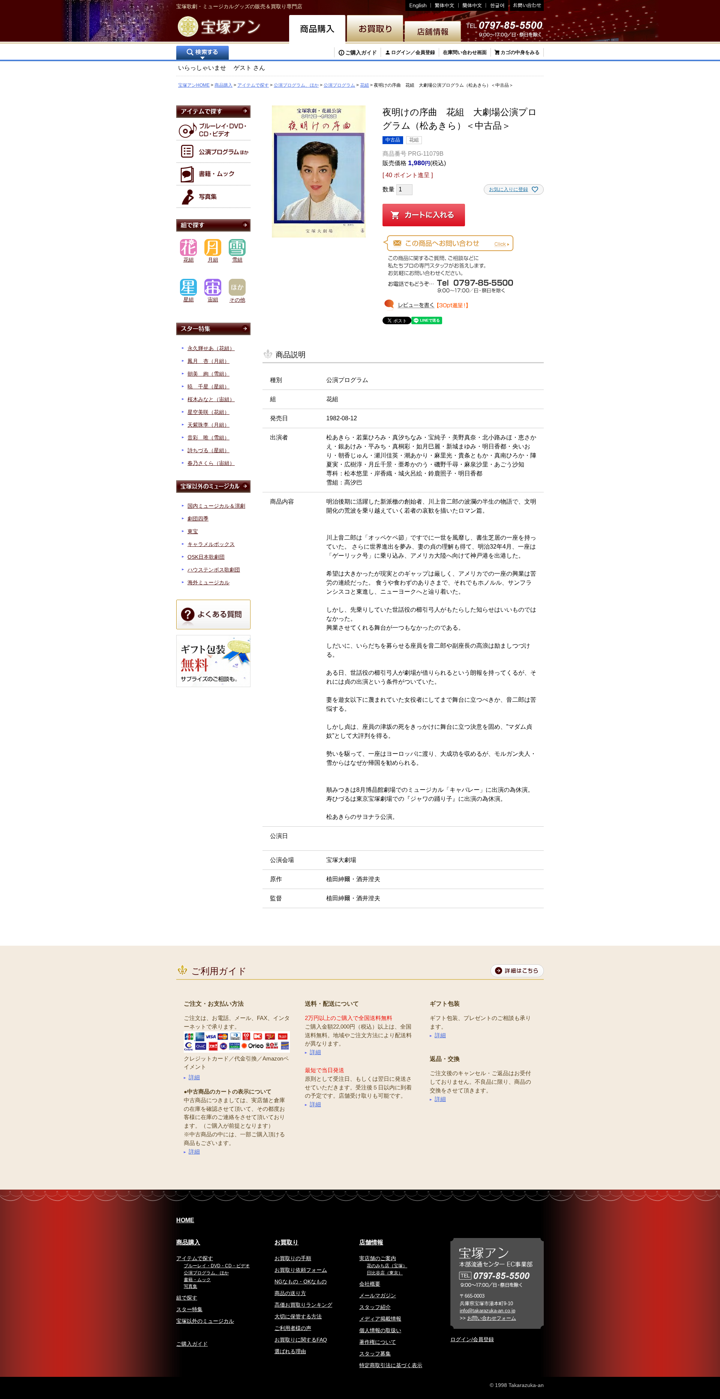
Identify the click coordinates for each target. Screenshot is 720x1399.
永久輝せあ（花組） (211, 348)
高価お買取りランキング (303, 1305)
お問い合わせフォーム (491, 1318)
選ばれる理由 (290, 1351)
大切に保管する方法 (298, 1316)
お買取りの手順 (292, 1258)
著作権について (377, 1342)
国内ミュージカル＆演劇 (216, 506)
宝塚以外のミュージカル (205, 1321)
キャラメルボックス (211, 544)
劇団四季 (198, 519)
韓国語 (497, 5)
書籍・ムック (197, 1279)
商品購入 (223, 85)
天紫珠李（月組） (209, 425)
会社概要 (369, 1284)
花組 (364, 85)
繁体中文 (445, 5)
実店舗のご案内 (377, 1258)
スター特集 (189, 1309)
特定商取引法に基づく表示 (390, 1365)
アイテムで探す (253, 85)
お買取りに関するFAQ (300, 1340)
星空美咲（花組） (209, 412)
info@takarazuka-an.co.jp (487, 1310)
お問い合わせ (526, 5)
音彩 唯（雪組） (209, 438)
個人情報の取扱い (380, 1330)
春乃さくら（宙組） (211, 463)
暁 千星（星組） (209, 387)
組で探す (186, 1298)
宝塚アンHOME (194, 85)
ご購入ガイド (361, 53)
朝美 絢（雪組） (209, 374)
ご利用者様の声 (292, 1328)
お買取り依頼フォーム (300, 1270)
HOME (185, 1220)
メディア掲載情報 (380, 1319)
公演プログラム (339, 85)
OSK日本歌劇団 (206, 557)
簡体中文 (472, 5)
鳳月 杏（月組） (209, 361)
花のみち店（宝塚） (387, 1265)
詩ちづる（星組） (209, 450)
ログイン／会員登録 (413, 52)
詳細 (194, 1077)
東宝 (193, 531)
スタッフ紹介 (375, 1307)
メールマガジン (377, 1295)
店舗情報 (371, 1242)
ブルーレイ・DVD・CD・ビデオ (217, 1265)
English (418, 5)
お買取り (286, 1242)
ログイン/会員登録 (472, 1339)
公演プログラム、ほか (296, 85)
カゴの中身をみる (520, 52)
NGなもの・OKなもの (300, 1282)
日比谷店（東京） (385, 1273)
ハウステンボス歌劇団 (214, 570)
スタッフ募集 (375, 1354)
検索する (202, 53)
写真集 (190, 1286)
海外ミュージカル (209, 582)
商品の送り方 (290, 1293)
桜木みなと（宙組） (211, 399)
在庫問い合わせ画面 (465, 52)
